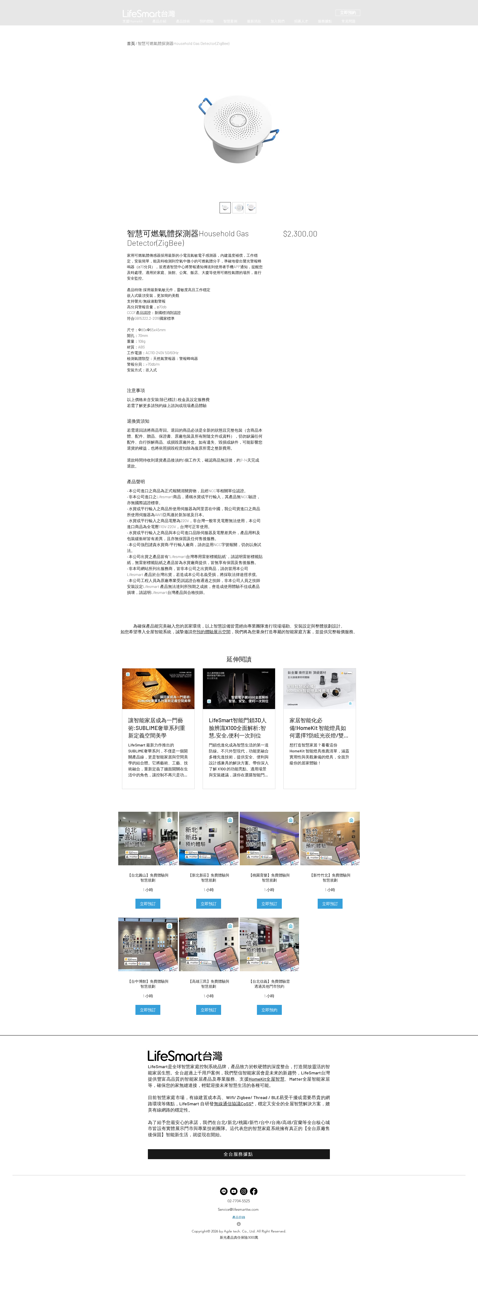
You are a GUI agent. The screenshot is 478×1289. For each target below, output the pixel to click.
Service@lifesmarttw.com (238, 1209)
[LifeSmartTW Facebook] (253, 1191)
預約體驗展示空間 (214, 631)
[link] (148, 878)
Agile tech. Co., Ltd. (240, 1231)
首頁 (131, 43)
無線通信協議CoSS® (233, 1103)
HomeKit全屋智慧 (267, 1079)
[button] (147, 904)
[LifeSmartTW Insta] (243, 1191)
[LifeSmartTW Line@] (224, 1191)
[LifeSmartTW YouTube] (234, 1191)
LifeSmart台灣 (315, 1072)
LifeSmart (158, 1066)
